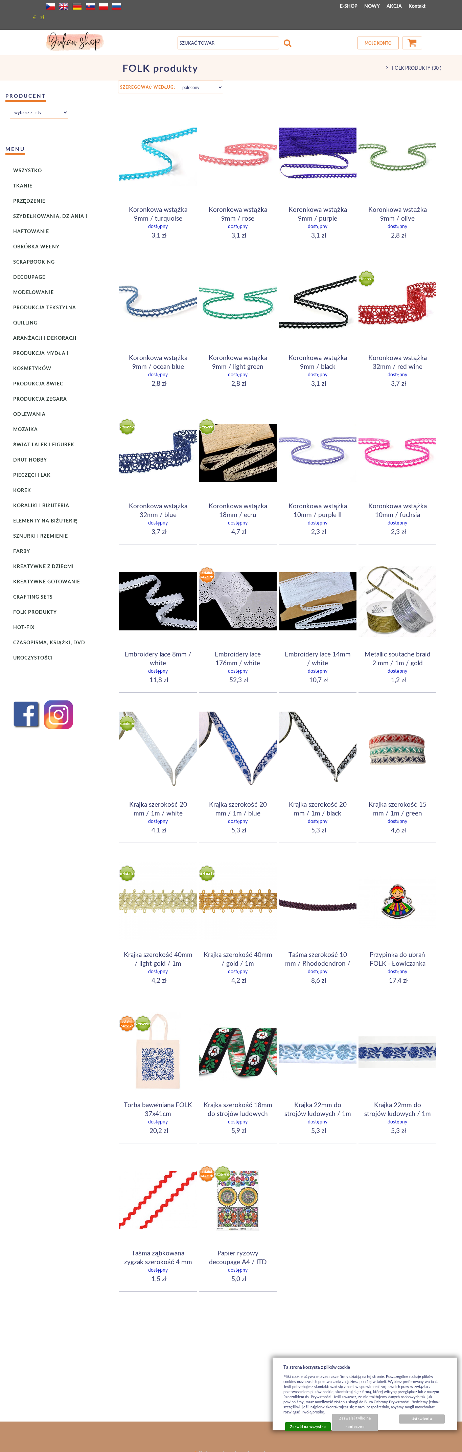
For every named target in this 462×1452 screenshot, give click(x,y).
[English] (63, 6)
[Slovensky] (90, 6)
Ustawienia (422, 1419)
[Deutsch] (77, 6)
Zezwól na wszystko (308, 1427)
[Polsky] (103, 6)
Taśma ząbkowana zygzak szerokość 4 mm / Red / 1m (158, 1261)
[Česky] (50, 6)
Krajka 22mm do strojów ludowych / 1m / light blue (317, 1113)
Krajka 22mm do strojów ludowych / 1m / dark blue (397, 1113)
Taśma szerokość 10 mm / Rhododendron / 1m (317, 963)
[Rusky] (116, 6)
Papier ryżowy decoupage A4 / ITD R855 (238, 1261)
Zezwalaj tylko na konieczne (355, 1422)
